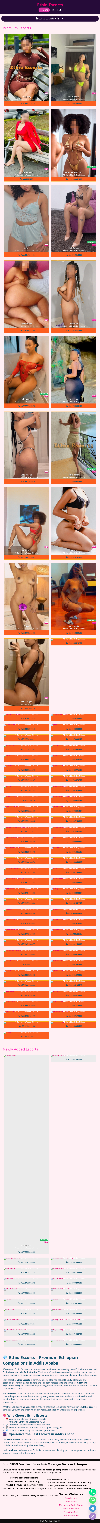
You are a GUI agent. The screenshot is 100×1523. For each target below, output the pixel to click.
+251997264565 (75, 872)
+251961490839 (75, 975)
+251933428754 (28, 872)
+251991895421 (75, 964)
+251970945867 (28, 718)
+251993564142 (28, 790)
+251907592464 (75, 1313)
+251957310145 (28, 1324)
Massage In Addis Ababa (71, 1505)
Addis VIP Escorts (71, 1508)
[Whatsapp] (92, 1500)
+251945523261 (75, 643)
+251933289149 (75, 1283)
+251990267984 (28, 1005)
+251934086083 (28, 1344)
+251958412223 (75, 255)
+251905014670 (75, 923)
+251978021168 (28, 1026)
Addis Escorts (71, 1498)
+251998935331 (75, 481)
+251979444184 (28, 893)
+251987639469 (28, 995)
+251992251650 (28, 903)
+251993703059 (28, 481)
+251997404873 (75, 1262)
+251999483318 (75, 1293)
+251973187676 (75, 557)
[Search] (53, 10)
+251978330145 (75, 739)
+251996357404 (28, 1262)
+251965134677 (28, 944)
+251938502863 (75, 749)
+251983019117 (75, 913)
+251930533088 (75, 718)
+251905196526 (75, 985)
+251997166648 (75, 1272)
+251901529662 (75, 790)
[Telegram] (92, 1508)
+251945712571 (28, 831)
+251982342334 (75, 729)
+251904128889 (28, 985)
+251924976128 (75, 770)
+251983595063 (28, 954)
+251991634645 (28, 255)
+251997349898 (75, 882)
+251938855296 (28, 770)
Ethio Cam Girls (71, 1512)
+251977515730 (28, 934)
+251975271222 (75, 330)
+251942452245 (75, 903)
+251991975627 (28, 1036)
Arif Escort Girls (71, 1515)
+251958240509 (75, 633)
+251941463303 (75, 1059)
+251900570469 (75, 954)
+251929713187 (28, 780)
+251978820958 (75, 1303)
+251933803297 (75, 893)
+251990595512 (75, 1344)
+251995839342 (28, 975)
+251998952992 (28, 1293)
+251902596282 (28, 1283)
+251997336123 (75, 1324)
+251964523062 (28, 557)
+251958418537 (75, 995)
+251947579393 (75, 1016)
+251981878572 (75, 759)
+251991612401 (75, 1005)
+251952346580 (28, 1252)
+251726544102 (75, 406)
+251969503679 (28, 1016)
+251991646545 (75, 852)
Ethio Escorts (50, 5)
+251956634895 (28, 330)
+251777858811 (75, 800)
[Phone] (92, 1492)
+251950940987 (75, 862)
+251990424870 (28, 862)
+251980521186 (75, 934)
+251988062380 (75, 179)
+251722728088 (28, 1303)
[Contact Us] (59, 10)
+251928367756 (75, 831)
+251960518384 (28, 759)
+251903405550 (75, 103)
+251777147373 (28, 406)
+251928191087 (28, 923)
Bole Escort (71, 1501)
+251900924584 (28, 633)
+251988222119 (28, 800)
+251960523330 (28, 811)
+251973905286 (28, 1334)
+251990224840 (75, 841)
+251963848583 (75, 1026)
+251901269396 (75, 944)
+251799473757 (75, 780)
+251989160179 (28, 708)
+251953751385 (28, 1313)
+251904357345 (28, 882)
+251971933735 (75, 1334)
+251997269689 (75, 821)
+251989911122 (28, 964)
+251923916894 (28, 821)
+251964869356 (28, 913)
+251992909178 (28, 852)
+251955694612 (28, 739)
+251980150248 (28, 841)
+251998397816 (28, 729)
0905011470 (28, 179)
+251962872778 (28, 1272)
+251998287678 (28, 103)
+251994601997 (75, 811)
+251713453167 (28, 749)
